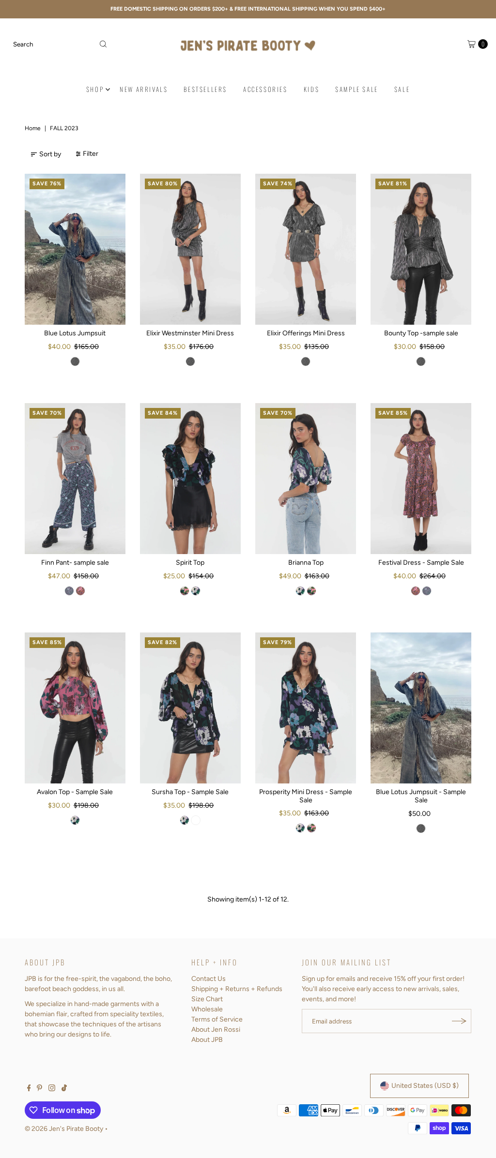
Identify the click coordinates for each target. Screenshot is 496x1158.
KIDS (311, 89)
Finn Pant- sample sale (75, 562)
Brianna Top (306, 562)
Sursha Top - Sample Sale (190, 792)
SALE (402, 89)
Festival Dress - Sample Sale (421, 562)
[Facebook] (29, 1089)
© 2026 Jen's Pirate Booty (64, 1129)
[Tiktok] (64, 1089)
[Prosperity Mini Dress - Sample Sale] (305, 707)
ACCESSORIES (265, 89)
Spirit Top (190, 562)
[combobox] (60, 44)
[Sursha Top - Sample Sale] (190, 707)
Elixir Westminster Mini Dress (190, 333)
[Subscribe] (459, 1021)
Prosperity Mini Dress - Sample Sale (305, 796)
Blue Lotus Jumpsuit (75, 333)
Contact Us (208, 979)
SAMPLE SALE (356, 89)
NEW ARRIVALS (144, 89)
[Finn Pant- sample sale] (75, 478)
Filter (90, 154)
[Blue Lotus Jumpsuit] (75, 249)
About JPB (207, 1040)
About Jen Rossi (215, 1029)
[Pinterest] (39, 1089)
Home (33, 128)
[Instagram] (51, 1089)
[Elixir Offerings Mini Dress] (305, 249)
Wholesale (207, 1009)
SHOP (95, 89)
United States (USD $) (425, 1086)
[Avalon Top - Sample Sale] (75, 707)
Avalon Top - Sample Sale (75, 792)
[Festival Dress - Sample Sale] (421, 478)
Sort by (50, 154)
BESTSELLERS (205, 89)
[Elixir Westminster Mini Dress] (190, 249)
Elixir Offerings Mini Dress (306, 333)
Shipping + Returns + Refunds (236, 989)
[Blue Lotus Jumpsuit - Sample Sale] (421, 707)
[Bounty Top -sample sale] (421, 249)
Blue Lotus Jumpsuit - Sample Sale (421, 796)
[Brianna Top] (305, 478)
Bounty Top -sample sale (421, 333)
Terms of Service (217, 1019)
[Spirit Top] (190, 478)
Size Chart (207, 999)
